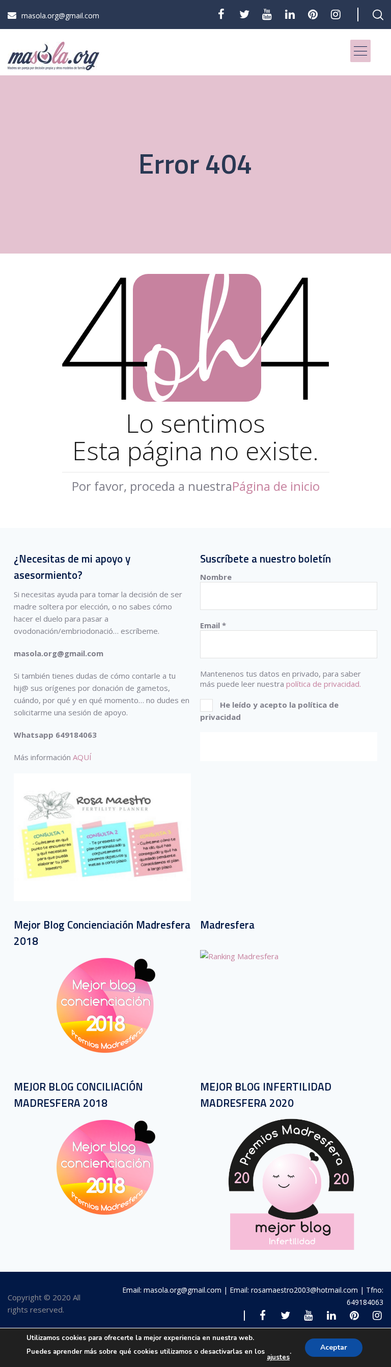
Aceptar (333, 1347)
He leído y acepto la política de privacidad (269, 711)
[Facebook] (221, 14)
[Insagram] (335, 14)
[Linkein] (290, 14)
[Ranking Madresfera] (239, 956)
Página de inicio (276, 486)
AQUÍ (82, 757)
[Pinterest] (312, 14)
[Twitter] (244, 14)
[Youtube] (267, 14)
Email (213, 625)
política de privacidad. (323, 684)
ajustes (278, 1357)
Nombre (216, 577)
